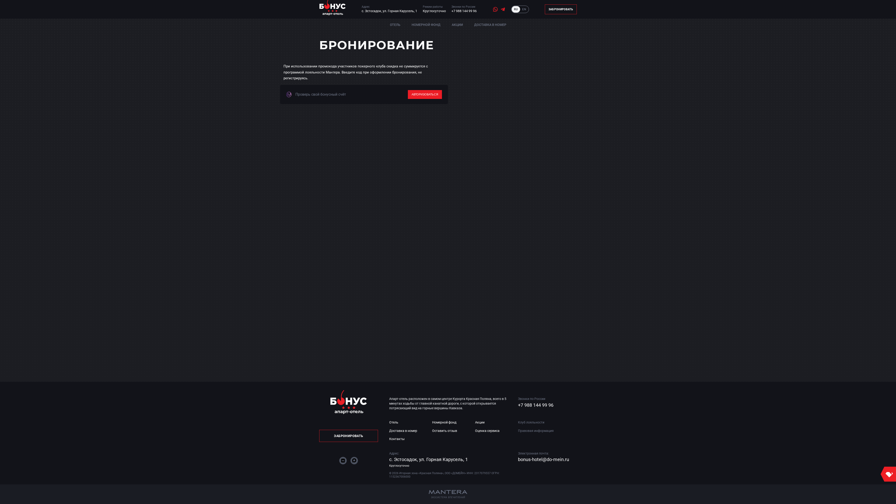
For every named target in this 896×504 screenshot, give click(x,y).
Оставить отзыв (444, 431)
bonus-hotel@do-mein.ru (543, 459)
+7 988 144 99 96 (464, 11)
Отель (395, 25)
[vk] (343, 460)
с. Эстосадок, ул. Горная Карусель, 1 (389, 11)
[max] (354, 460)
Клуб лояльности (531, 422)
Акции (457, 25)
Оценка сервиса (487, 431)
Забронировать (561, 9)
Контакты (397, 439)
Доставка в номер (490, 25)
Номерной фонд (426, 25)
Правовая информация (536, 431)
